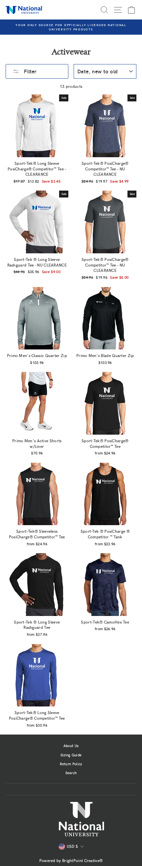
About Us (71, 745)
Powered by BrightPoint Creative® (71, 860)
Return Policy (71, 763)
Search (71, 772)
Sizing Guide (71, 754)
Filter (29, 71)
